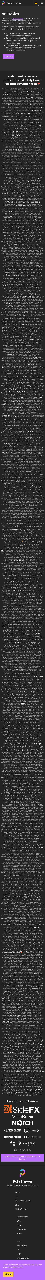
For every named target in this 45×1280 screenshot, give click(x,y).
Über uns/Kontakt (22, 1201)
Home (17, 1192)
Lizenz (19, 1241)
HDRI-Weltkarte (21, 1209)
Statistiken (21, 1229)
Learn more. (18, 1267)
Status (19, 1233)
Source (20, 1225)
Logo (18, 1254)
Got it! (8, 1274)
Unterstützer (17, 18)
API (17, 1249)
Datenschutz (21, 1245)
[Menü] (42, 3)
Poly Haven (14, 3)
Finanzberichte (22, 1258)
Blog (17, 1205)
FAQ (16, 1196)
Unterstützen (22, 1217)
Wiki (19, 1221)
